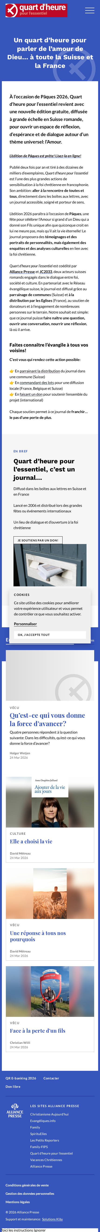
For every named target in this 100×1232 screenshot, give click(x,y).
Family (35, 1127)
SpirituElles (38, 1134)
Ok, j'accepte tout (34, 635)
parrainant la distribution (40, 371)
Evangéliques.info (43, 1121)
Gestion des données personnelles (30, 1193)
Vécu (14, 708)
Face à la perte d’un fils (37, 1030)
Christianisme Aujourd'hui (49, 1114)
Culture (18, 833)
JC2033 (46, 271)
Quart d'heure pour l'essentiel (51, 1153)
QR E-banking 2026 (21, 1078)
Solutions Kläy (52, 1219)
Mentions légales (18, 1202)
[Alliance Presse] (15, 1116)
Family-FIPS (39, 1147)
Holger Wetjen (20, 753)
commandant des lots (37, 382)
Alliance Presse (22, 271)
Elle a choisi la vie (31, 841)
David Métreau (20, 853)
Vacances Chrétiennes (46, 1160)
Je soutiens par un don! (38, 540)
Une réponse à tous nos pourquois (38, 935)
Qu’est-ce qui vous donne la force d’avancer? (47, 719)
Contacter (51, 1078)
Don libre (13, 1086)
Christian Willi (20, 1043)
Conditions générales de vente (27, 1185)
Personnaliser (25, 623)
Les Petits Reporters (44, 1140)
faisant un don (31, 394)
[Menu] (89, 10)
